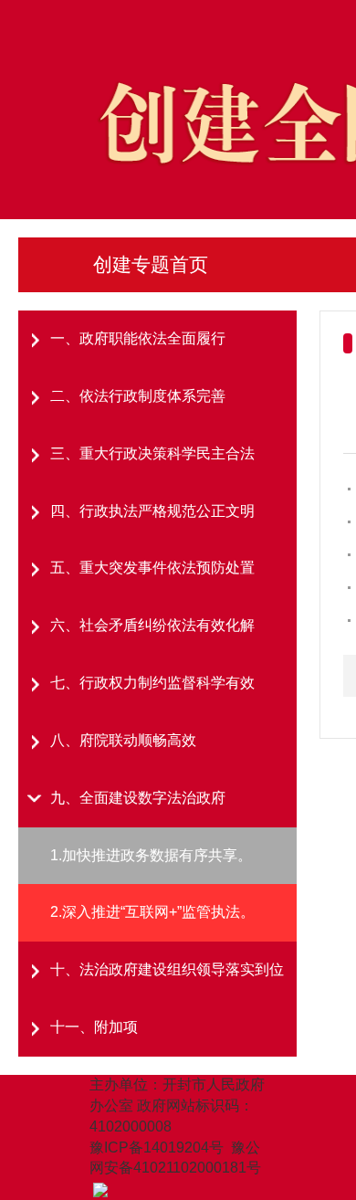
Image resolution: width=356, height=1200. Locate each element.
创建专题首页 (150, 264)
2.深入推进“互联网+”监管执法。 (152, 912)
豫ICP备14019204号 (156, 1147)
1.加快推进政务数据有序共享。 (151, 855)
